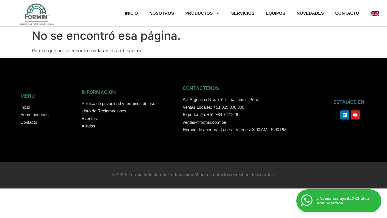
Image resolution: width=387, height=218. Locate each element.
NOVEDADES (310, 13)
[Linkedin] (344, 115)
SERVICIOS (242, 13)
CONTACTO (347, 13)
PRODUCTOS (199, 13)
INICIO (131, 13)
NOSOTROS (161, 13)
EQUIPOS (275, 13)
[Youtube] (355, 115)
